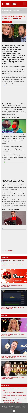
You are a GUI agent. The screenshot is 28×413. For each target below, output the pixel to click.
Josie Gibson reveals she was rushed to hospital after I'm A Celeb (12, 334)
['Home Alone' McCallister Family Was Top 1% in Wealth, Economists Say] (14, 375)
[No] (26, 408)
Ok (14, 410)
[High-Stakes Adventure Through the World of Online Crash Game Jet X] (14, 305)
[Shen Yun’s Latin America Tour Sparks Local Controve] (14, 261)
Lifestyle (8, 9)
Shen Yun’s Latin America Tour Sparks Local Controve (12, 264)
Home (3, 9)
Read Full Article (9, 250)
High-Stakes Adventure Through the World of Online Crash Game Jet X (12, 308)
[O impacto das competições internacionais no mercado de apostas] (14, 283)
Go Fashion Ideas (9, 3)
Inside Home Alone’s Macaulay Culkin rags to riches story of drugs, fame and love (13, 356)
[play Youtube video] (14, 126)
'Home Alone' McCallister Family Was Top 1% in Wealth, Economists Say (13, 378)
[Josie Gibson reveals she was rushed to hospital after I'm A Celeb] (14, 332)
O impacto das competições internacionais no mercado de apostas (12, 285)
